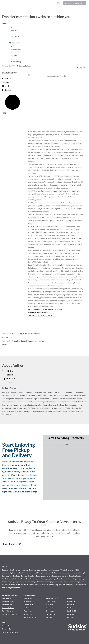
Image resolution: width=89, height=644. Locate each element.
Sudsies (14, 55)
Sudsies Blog (16, 62)
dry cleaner (15, 30)
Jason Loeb (15, 43)
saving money (16, 49)
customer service (17, 24)
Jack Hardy (15, 36)
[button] (58, 3)
